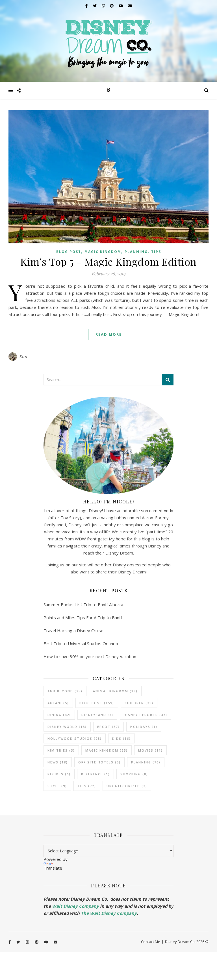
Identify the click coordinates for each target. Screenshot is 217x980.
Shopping (134, 774)
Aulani (58, 703)
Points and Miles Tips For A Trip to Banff (83, 617)
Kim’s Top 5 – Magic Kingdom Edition (108, 261)
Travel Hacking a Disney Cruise (73, 630)
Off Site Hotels (99, 762)
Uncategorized (127, 786)
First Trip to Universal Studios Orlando (81, 643)
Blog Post (68, 251)
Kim (23, 356)
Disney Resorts (145, 715)
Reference (95, 774)
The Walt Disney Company (109, 913)
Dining (59, 715)
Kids (121, 738)
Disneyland (97, 715)
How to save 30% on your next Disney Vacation (90, 656)
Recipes (59, 774)
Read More (109, 334)
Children (139, 703)
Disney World (67, 726)
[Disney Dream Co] (108, 41)
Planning (136, 251)
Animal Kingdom (115, 691)
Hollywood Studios (74, 738)
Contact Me (150, 941)
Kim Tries (61, 750)
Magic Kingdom (102, 251)
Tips (156, 251)
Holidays (143, 726)
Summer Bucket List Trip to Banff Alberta (83, 604)
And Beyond (65, 691)
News (57, 762)
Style (57, 786)
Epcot (108, 726)
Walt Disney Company (75, 906)
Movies (150, 750)
